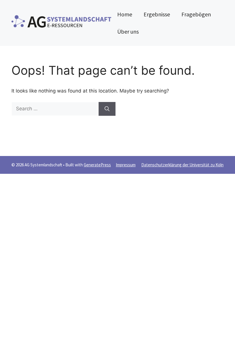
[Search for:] (55, 108)
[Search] (107, 109)
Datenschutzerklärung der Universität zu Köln (182, 164)
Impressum (126, 164)
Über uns (128, 31)
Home (124, 14)
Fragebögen (196, 14)
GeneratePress (97, 164)
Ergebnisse (157, 14)
